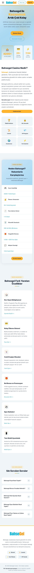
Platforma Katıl (17, 111)
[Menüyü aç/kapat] (3, 2)
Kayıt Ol (30, 2)
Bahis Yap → (7, 423)
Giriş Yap (22, 2)
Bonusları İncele (17, 39)
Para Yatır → (7, 342)
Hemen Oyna (17, 33)
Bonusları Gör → (8, 397)
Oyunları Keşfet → (9, 313)
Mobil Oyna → (8, 449)
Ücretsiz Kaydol (17, 258)
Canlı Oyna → (7, 368)
